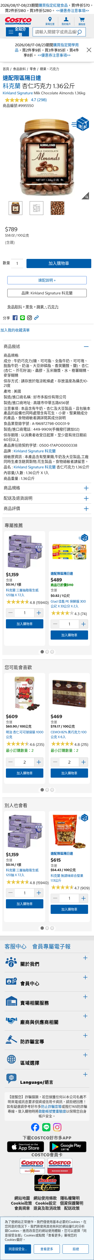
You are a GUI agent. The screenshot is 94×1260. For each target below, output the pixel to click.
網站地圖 (22, 1198)
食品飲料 (19, 69)
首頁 (6, 69)
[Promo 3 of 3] (52, 652)
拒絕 (76, 1249)
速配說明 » (47, 280)
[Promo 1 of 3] (42, 652)
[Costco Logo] (18, 21)
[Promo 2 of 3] (47, 652)
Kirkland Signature (18, 93)
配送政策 (72, 1208)
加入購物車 (59, 263)
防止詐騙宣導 (51, 1106)
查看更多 (46, 1249)
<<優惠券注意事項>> (72, 10)
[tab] (47, 962)
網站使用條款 (45, 1198)
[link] (15, 318)
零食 (33, 69)
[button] (81, 31)
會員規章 (22, 1208)
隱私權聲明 (70, 1198)
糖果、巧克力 (49, 69)
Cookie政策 (21, 1203)
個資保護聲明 (71, 1203)
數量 (6, 263)
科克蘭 (12, 86)
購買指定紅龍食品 (53, 5)
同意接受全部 (18, 1249)
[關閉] (89, 50)
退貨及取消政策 (47, 1208)
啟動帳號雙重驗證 (52, 1111)
